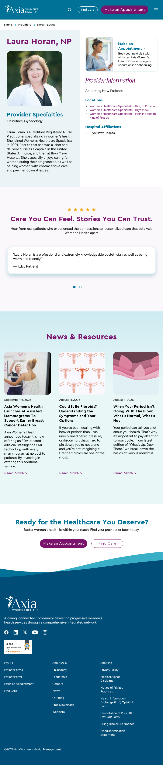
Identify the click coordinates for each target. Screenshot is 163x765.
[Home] (21, 9)
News (56, 691)
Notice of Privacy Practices (111, 689)
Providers (24, 24)
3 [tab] (87, 287)
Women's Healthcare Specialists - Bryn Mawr (119, 110)
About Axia (59, 663)
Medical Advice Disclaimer (110, 678)
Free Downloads (63, 705)
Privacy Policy (109, 670)
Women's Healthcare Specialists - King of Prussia (122, 106)
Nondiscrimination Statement (112, 733)
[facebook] (6, 632)
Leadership (59, 677)
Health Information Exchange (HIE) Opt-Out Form (116, 702)
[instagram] (45, 632)
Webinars (58, 712)
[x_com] (25, 632)
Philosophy (59, 670)
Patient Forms (13, 670)
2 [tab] (80, 287)
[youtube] (35, 632)
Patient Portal (13, 677)
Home (8, 24)
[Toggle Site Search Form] (69, 10)
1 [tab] (74, 287)
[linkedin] (16, 632)
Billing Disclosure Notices (117, 724)
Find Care (87, 9)
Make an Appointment (124, 10)
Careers (57, 684)
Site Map (106, 663)
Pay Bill (8, 663)
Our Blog (58, 698)
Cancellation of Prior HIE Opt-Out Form (116, 715)
